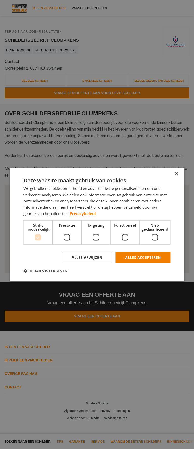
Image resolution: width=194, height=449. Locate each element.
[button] (45, 271)
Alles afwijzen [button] (87, 257)
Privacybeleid (83, 213)
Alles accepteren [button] (143, 257)
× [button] (176, 174)
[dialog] (97, 224)
